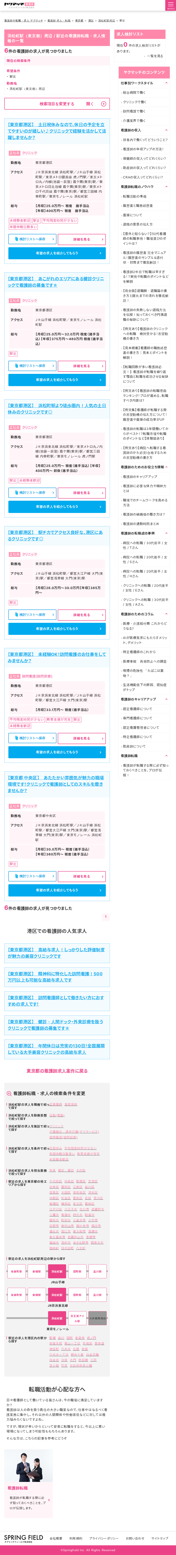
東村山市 (67, 1226)
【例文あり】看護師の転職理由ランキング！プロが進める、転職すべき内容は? (145, 395)
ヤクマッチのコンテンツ (144, 72)
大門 (73, 1360)
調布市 (54, 1220)
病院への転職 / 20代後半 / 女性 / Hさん (145, 573)
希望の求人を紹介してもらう (57, 253)
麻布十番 (77, 1354)
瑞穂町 (54, 1248)
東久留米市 (57, 1237)
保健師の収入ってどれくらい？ (144, 159)
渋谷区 (93, 1192)
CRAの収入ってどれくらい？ (143, 177)
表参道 (99, 1343)
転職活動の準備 (134, 196)
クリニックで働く (134, 102)
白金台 (54, 1360)
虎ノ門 (91, 1338)
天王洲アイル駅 (77, 1318)
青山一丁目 (72, 1343)
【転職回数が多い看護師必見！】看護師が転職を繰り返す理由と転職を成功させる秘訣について (145, 374)
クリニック (56, 1126)
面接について (133, 215)
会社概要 (56, 1538)
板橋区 (54, 1203)
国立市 (96, 1226)
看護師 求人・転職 (59, 20)
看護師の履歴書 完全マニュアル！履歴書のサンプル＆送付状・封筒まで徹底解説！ (144, 257)
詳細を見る (81, 239)
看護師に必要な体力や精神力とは (145, 488)
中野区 (54, 1198)
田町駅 (77, 1271)
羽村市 (66, 1242)
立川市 (84, 1209)
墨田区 (66, 1187)
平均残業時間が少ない (80, 1148)
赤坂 (85, 1349)
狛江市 (66, 1231)
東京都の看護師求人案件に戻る (57, 1070)
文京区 (93, 1181)
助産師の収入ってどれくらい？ (144, 168)
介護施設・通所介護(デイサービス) (74, 1131)
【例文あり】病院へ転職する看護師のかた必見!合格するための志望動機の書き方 (145, 453)
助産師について (134, 746)
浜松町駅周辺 (106, 20)
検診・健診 (66, 1170)
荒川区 (98, 1198)
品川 (61, 1338)
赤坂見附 (55, 1343)
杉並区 (66, 1198)
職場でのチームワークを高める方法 (145, 502)
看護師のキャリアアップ (140, 477)
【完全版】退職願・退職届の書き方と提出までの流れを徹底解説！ (146, 295)
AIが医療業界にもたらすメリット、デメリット (145, 640)
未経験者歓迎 (59, 1159)
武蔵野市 (97, 1209)
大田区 (66, 1192)
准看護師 (70, 1104)
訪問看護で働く (134, 111)
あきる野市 (80, 1242)
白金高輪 (92, 1354)
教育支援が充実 (88, 1154)
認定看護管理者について (141, 728)
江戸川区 (55, 1209)
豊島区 (78, 1198)
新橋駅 (37, 1271)
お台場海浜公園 (81, 1365)
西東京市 (97, 1242)
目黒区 (54, 1192)
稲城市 (54, 1242)
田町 (70, 1338)
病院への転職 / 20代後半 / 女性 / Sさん (145, 559)
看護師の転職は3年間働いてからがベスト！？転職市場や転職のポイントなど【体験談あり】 (146, 434)
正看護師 (55, 1104)
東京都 (79, 20)
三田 (93, 1360)
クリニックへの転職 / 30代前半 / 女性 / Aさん (146, 602)
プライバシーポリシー (104, 1538)
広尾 (76, 1349)
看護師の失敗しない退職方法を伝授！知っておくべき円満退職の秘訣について (145, 315)
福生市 (54, 1231)
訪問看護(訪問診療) (63, 1137)
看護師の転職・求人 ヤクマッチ (23, 20)
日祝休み (55, 1148)
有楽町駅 (16, 1271)
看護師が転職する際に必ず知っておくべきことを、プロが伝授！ (146, 770)
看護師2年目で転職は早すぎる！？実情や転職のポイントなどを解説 (145, 277)
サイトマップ (159, 1538)
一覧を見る (155, 56)
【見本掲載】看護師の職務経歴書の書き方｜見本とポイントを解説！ (145, 353)
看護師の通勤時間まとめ (141, 524)
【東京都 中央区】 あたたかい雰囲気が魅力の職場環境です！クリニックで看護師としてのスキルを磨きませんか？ (56, 784)
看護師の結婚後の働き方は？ (144, 514)
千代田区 (55, 1181)
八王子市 (70, 1209)
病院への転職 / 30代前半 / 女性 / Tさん (145, 545)
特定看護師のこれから (139, 652)
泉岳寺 (80, 1338)
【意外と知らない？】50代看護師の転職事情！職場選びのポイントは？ (144, 239)
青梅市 (66, 1215)
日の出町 (67, 1248)
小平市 (93, 1220)
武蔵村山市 (76, 1237)
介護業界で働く (134, 121)
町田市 (66, 1220)
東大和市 (79, 1231)
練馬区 (66, 1203)
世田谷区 (79, 1192)
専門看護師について (138, 718)
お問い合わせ (135, 1538)
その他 (80, 1170)
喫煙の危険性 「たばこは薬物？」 (143, 673)
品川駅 (97, 1271)
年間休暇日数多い (62, 1154)
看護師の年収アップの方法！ (143, 149)
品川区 (89, 1187)
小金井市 (79, 1220)
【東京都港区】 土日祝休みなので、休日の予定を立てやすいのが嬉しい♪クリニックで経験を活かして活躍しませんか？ (57, 131)
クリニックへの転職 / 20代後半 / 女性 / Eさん (145, 588)
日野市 (54, 1226)
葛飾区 (89, 1203)
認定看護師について (138, 709)
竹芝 (64, 1365)
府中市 (78, 1215)
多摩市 (91, 1237)
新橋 (52, 1338)
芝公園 (54, 1365)
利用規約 (75, 1538)
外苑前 (87, 1343)
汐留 (64, 1360)
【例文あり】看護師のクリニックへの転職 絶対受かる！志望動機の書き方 (145, 334)
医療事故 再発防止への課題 (145, 661)
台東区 (54, 1187)
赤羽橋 (83, 1360)
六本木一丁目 (59, 1354)
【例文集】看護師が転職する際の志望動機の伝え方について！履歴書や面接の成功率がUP (145, 415)
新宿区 (81, 1181)
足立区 (78, 1203)
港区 (91, 20)
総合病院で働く (134, 93)
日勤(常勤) (57, 1115)
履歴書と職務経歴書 (138, 206)
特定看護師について (138, 737)
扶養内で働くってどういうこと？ (145, 140)
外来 (52, 1170)
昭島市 (89, 1215)
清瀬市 (93, 1231)
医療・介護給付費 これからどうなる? (145, 626)
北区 (88, 1198)
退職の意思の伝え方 (138, 224)
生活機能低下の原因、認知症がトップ (145, 687)
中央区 (69, 1181)
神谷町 (54, 1349)
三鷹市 (54, 1215)
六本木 (66, 1349)
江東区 (78, 1187)
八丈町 (81, 1248)
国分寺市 (82, 1226)
